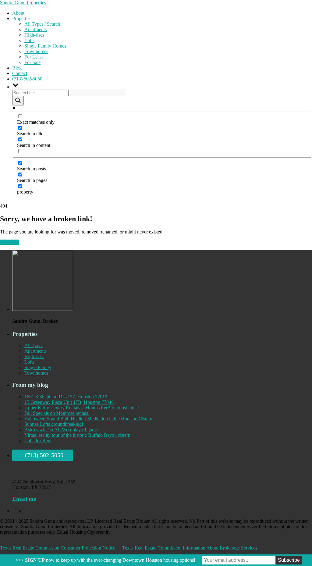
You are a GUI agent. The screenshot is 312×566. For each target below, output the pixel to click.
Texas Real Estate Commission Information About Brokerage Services (189, 547)
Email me (24, 499)
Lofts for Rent (37, 440)
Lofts (29, 40)
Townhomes (36, 51)
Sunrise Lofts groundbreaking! (53, 424)
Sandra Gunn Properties (23, 2)
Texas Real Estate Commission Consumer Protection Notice (57, 547)
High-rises (34, 34)
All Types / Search (42, 24)
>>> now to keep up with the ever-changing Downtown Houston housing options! (105, 560)
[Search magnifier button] (18, 100)
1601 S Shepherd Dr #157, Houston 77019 (65, 396)
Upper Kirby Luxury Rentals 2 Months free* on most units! (81, 407)
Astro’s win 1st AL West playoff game (61, 429)
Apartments (35, 29)
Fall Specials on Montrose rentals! (57, 413)
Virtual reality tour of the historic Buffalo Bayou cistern (77, 435)
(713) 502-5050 (27, 78)
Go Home (9, 242)
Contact (19, 73)
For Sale (32, 62)
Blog (17, 67)
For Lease (34, 56)
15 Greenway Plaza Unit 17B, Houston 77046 (69, 402)
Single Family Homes (45, 45)
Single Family (37, 367)
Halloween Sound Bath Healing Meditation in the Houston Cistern (88, 418)
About (18, 13)
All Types (33, 345)
